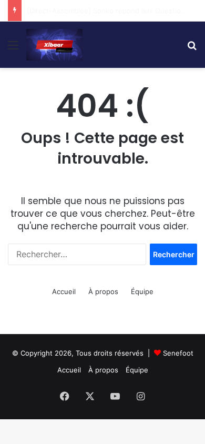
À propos (103, 291)
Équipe (142, 291)
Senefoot (178, 353)
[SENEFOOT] (54, 44)
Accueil (64, 291)
